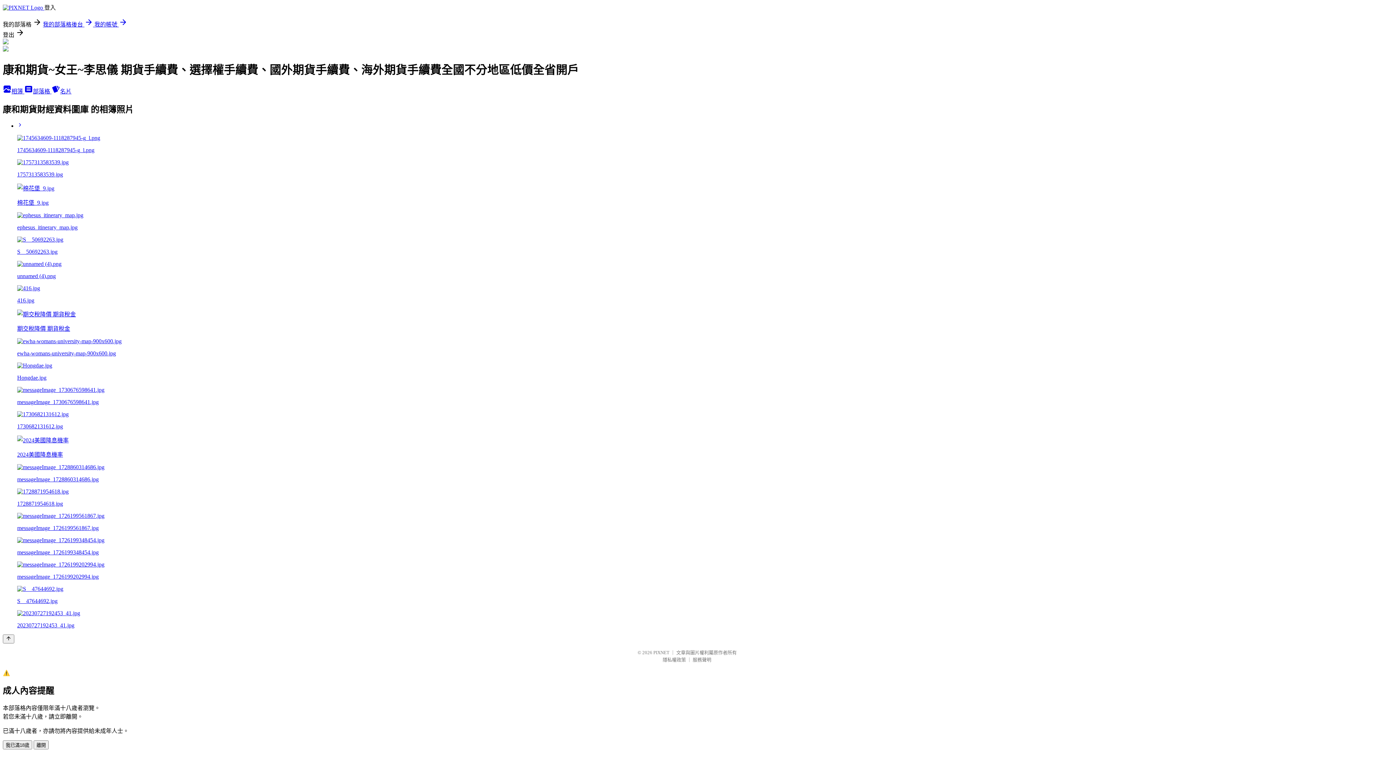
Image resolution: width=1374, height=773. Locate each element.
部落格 (42, 91)
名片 (66, 91)
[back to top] (8, 639)
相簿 (17, 91)
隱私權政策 (674, 659)
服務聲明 (702, 659)
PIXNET (661, 652)
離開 (41, 745)
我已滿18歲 (17, 745)
